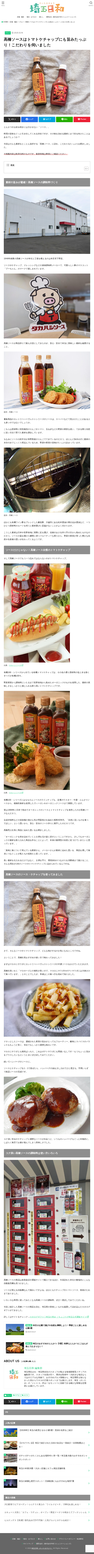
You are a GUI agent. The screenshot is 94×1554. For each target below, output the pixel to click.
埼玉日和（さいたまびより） (42, 1548)
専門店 (17, 1395)
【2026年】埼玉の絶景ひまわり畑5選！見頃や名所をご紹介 (46, 1430)
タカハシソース (15, 665)
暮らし (41, 17)
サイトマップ (28, 1544)
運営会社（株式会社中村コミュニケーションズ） (61, 17)
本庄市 (26, 1395)
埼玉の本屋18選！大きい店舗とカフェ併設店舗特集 (42, 1468)
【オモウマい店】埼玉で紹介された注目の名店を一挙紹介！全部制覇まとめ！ (52, 1445)
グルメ (21, 22)
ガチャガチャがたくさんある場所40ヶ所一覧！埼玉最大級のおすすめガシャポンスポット (53, 1457)
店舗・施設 (20, 17)
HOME (5, 22)
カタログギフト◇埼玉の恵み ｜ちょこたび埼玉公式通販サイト (58, 1317)
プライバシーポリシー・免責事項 (71, 1539)
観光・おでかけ (32, 17)
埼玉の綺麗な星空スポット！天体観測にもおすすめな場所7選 (46, 1481)
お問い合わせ (51, 1539)
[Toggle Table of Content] (85, 169)
